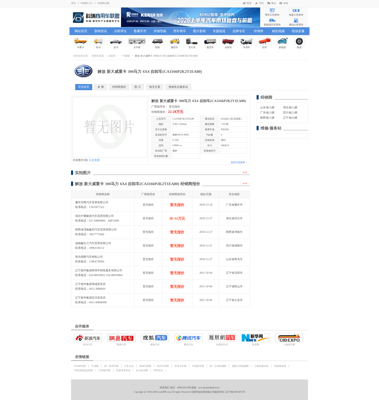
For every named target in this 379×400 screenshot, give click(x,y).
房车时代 (158, 370)
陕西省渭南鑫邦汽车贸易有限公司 (96, 229)
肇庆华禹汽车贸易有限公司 (91, 202)
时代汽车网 (163, 366)
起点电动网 (142, 370)
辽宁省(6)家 (290, 117)
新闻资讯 (100, 31)
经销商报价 (119, 86)
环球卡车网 (180, 366)
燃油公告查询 (296, 24)
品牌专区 (239, 31)
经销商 (258, 31)
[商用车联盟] (96, 17)
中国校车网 (198, 366)
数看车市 (140, 31)
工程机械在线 (261, 366)
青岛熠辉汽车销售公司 (89, 256)
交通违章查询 (123, 370)
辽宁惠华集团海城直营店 (90, 284)
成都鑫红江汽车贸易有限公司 (93, 243)
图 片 (137, 86)
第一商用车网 (111, 366)
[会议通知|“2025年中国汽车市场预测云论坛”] (190, 17)
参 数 (101, 86)
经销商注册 (103, 3)
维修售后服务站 (178, 86)
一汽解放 (125, 55)
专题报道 (219, 31)
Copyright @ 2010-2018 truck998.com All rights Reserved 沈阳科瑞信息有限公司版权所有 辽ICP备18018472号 (189, 392)
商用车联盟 (98, 55)
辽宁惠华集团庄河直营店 (90, 297)
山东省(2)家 (267, 107)
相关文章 (154, 86)
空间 (261, 3)
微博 (249, 3)
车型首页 (83, 86)
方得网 (95, 366)
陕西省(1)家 (267, 117)
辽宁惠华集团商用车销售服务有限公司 (98, 270)
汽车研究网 (80, 366)
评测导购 (160, 31)
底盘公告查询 (296, 14)
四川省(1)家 (290, 112)
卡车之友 (129, 366)
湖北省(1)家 (290, 107)
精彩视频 (278, 31)
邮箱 (285, 3)
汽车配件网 (104, 370)
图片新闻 (199, 31)
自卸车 (112, 55)
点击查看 (94, 160)
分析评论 (120, 31)
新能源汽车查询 (272, 24)
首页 (73, 3)
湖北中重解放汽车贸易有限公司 (94, 216)
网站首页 (81, 31)
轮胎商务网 (280, 366)
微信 (273, 3)
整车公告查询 (272, 14)
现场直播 (298, 31)
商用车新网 (145, 366)
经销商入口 (87, 3)
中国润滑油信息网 (83, 370)
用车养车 (179, 31)
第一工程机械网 (218, 366)
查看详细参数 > (239, 162)
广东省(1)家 (267, 112)
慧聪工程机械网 (240, 366)
